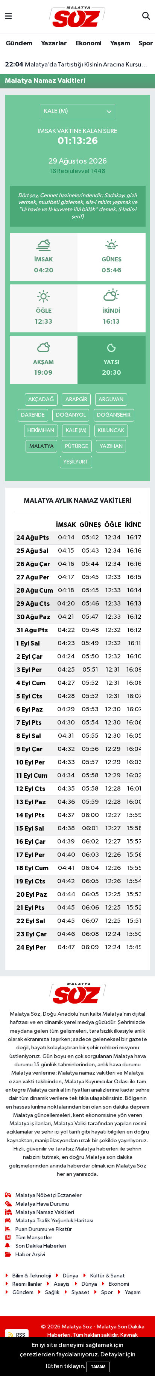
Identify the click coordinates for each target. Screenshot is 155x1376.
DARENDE (32, 415)
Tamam (98, 1367)
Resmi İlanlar (27, 1284)
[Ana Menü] (8, 17)
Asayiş (62, 1284)
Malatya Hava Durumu (42, 1204)
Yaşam (120, 43)
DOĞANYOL (71, 415)
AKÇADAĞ (41, 399)
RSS (20, 1335)
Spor (145, 43)
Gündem (19, 43)
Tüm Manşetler (33, 1237)
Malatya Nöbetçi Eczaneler (48, 1195)
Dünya (70, 1276)
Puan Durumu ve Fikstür (43, 1229)
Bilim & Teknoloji (31, 1276)
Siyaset (80, 1292)
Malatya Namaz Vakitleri (44, 1212)
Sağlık (52, 1292)
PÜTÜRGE (76, 446)
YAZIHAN (111, 446)
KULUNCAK (111, 430)
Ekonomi (89, 43)
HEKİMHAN (40, 430)
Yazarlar (54, 43)
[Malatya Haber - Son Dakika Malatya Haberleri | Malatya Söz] (77, 16)
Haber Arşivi (30, 1254)
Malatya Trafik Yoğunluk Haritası (54, 1220)
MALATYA (41, 446)
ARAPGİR (76, 399)
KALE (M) (76, 430)
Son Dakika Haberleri (40, 1246)
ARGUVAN (111, 399)
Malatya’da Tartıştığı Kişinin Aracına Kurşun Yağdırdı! (77, 64)
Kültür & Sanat (107, 1276)
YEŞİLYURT (75, 462)
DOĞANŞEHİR (114, 415)
